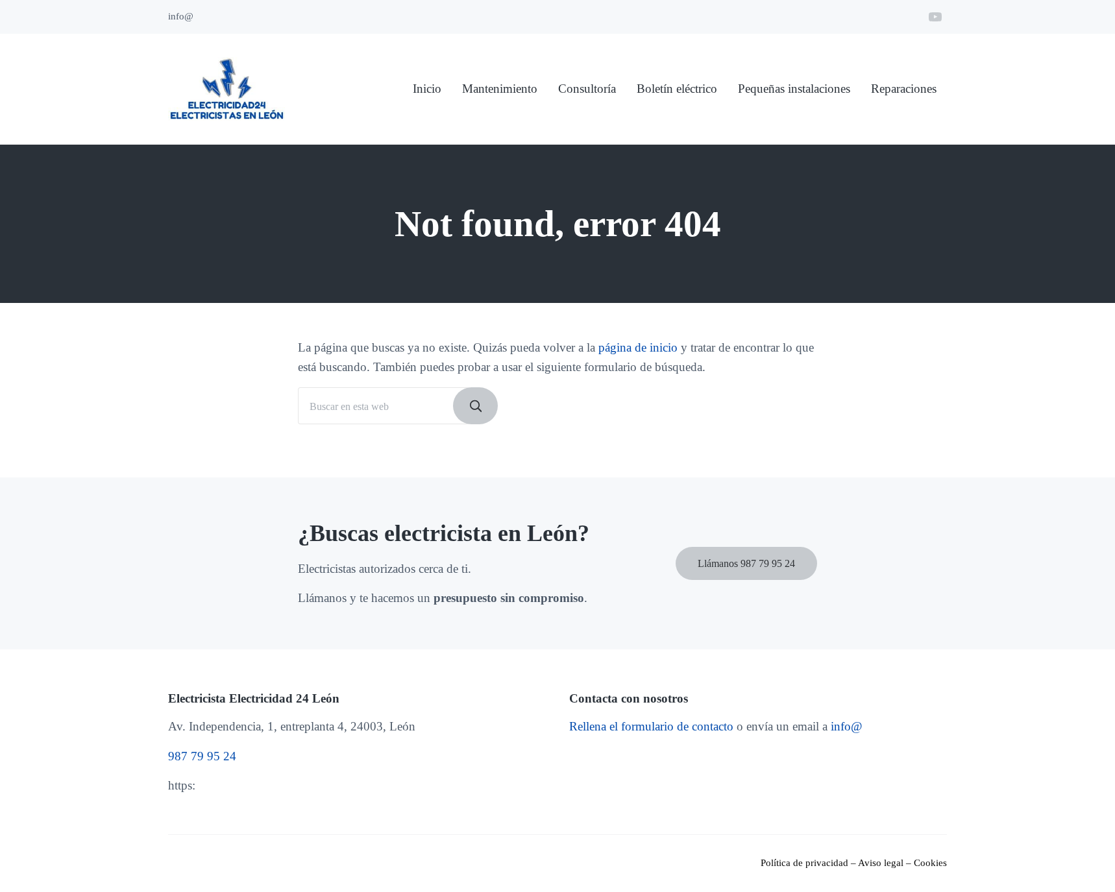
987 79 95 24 (202, 756)
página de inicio (638, 347)
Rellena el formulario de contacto (651, 726)
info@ (847, 726)
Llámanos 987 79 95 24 (746, 563)
